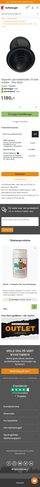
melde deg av (22, 378)
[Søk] (38, 14)
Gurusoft (20, 482)
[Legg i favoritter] (35, 248)
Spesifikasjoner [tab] (20, 179)
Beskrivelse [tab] (20, 174)
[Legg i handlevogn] (34, 306)
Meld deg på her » (20, 371)
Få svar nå (7, 230)
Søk (35, 134)
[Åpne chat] (34, 480)
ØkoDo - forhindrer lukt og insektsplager (19, 284)
